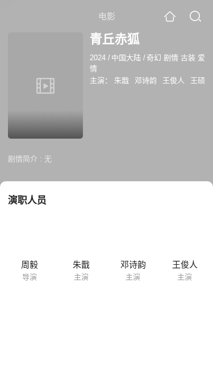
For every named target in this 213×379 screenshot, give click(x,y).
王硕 (197, 80)
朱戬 (121, 80)
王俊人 (173, 80)
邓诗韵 (146, 80)
